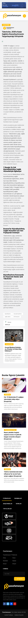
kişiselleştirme (8, 313)
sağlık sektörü (7, 316)
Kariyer (5, 563)
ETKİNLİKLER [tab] (7, 498)
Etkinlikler (5, 560)
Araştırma (6, 25)
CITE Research (16, 316)
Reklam (14, 560)
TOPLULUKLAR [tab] (7, 508)
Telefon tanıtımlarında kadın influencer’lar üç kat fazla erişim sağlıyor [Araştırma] (13, 474)
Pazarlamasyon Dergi (10, 429)
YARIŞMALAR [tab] (18, 498)
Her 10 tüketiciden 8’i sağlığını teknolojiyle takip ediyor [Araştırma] (14, 399)
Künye (14, 558)
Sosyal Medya (9, 344)
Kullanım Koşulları (19, 615)
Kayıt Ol (20, 578)
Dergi (4, 558)
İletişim (14, 563)
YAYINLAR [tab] (18, 503)
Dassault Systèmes (18, 313)
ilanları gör (7, 324)
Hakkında (14, 555)
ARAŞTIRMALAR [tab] (7, 503)
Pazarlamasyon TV (7, 555)
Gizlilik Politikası (9, 615)
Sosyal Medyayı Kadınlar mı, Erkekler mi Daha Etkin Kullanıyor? (13, 349)
